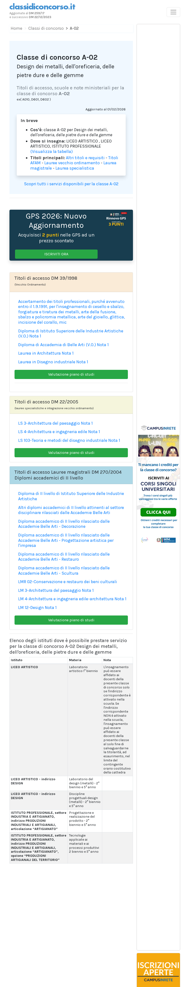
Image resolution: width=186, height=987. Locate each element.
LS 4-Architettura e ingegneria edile (52, 431)
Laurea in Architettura (39, 353)
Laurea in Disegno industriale (46, 362)
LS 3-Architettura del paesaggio (49, 423)
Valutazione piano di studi (71, 374)
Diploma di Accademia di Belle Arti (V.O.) (57, 344)
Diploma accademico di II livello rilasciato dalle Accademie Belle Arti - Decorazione (64, 524)
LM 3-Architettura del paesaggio (49, 590)
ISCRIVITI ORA (56, 254)
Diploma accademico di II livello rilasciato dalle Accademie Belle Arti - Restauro (64, 556)
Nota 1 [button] (35, 336)
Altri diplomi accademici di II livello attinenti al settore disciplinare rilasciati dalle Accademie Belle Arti (71, 510)
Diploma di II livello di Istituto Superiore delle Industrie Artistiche (71, 496)
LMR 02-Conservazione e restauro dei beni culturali (67, 581)
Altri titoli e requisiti (85, 157)
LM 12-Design (31, 607)
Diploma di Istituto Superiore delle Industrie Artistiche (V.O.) (70, 333)
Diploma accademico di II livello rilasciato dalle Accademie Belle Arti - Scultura (64, 570)
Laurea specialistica (74, 168)
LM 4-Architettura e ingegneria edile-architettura (66, 598)
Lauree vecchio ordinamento (72, 162)
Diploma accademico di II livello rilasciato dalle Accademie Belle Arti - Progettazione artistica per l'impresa (66, 540)
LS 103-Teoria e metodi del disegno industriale (62, 440)
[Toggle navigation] (173, 12)
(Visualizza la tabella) (51, 151)
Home (16, 28)
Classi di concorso (46, 28)
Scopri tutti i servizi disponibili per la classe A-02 (71, 183)
